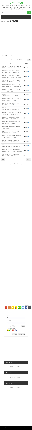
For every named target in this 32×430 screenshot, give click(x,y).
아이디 (8, 315)
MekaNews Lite (12, 428)
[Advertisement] (16, 39)
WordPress (24, 428)
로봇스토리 (16, 3)
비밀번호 (9, 321)
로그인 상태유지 (12, 326)
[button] (24, 67)
